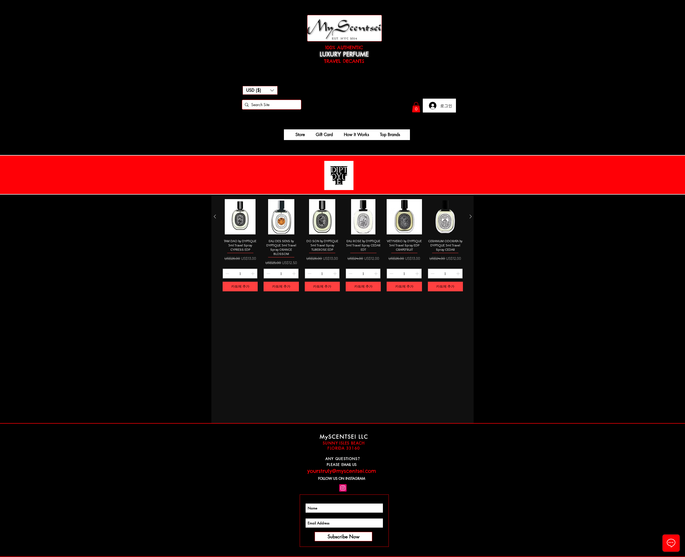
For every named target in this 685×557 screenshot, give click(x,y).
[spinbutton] (240, 273)
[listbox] (260, 90)
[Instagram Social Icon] (343, 488)
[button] (260, 90)
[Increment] (253, 273)
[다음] (470, 216)
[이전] (215, 216)
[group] (343, 245)
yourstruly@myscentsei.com (341, 471)
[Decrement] (226, 273)
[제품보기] (240, 216)
